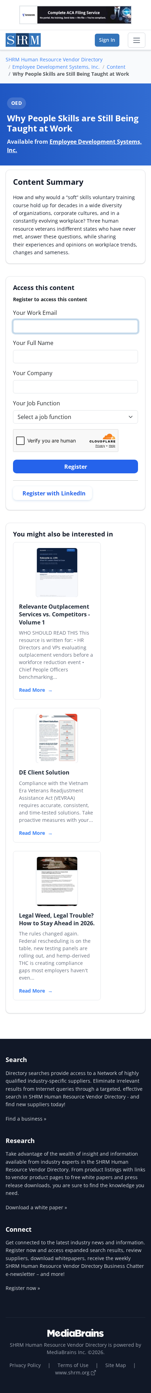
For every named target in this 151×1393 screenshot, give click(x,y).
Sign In (107, 39)
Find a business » (26, 1118)
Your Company (32, 373)
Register (75, 467)
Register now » (23, 1288)
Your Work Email (35, 313)
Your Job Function (36, 403)
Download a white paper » (36, 1207)
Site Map (115, 1365)
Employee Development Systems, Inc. (56, 66)
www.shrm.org (73, 1372)
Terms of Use (73, 1365)
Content (116, 66)
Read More (32, 690)
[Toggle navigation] (136, 40)
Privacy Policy (25, 1365)
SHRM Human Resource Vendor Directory (54, 59)
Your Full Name (33, 343)
